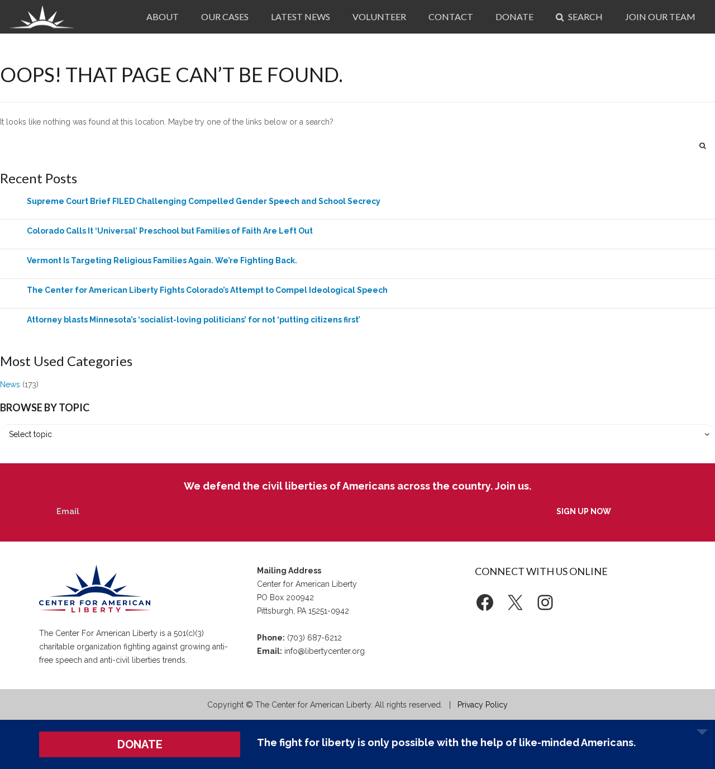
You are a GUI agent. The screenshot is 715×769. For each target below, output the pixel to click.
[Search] (702, 145)
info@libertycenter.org (324, 651)
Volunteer (379, 16)
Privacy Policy (482, 704)
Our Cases (225, 16)
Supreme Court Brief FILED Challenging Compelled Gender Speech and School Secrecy (203, 201)
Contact (450, 16)
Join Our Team (660, 16)
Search (584, 16)
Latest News (300, 16)
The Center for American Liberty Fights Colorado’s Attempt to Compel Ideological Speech (207, 290)
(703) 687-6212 (314, 637)
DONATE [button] (140, 744)
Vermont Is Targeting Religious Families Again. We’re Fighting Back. (162, 260)
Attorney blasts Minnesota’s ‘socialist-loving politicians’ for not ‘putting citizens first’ (193, 319)
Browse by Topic (44, 407)
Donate (514, 16)
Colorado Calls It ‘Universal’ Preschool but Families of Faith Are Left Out (170, 230)
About (162, 16)
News (10, 384)
